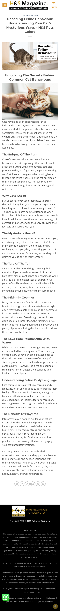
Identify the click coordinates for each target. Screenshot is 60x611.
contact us (49, 601)
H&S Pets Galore (30, 15)
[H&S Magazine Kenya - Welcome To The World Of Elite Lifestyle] (28, 5)
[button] (4, 5)
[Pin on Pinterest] (38, 483)
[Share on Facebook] (22, 483)
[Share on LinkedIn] (43, 483)
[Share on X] (27, 483)
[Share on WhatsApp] (16, 483)
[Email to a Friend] (32, 483)
